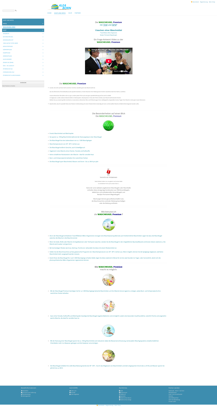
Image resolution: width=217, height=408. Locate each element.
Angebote (6, 33)
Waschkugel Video (9, 27)
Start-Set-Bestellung (174, 399)
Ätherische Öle (8, 69)
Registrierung (204, 2)
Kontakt (73, 392)
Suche (16, 10)
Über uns (73, 391)
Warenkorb (195, 2)
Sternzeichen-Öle (8, 72)
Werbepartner (173, 392)
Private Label (172, 401)
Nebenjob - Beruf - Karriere (176, 391)
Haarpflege (6, 53)
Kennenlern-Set (8, 40)
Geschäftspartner (174, 398)
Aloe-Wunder (7, 59)
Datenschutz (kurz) (125, 398)
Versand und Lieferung (29, 392)
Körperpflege (7, 49)
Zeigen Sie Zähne (8, 62)
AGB (121, 391)
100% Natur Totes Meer (10, 43)
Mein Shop (212, 2)
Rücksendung (26, 394)
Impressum (123, 392)
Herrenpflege (7, 56)
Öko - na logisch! (8, 65)
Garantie (122, 396)
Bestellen (25, 391)
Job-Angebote (75, 394)
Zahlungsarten (26, 396)
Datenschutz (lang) (125, 399)
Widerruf (123, 394)
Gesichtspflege (8, 46)
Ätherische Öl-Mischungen (11, 75)
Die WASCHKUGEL (8, 37)
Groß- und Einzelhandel (175, 394)
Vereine (171, 396)
